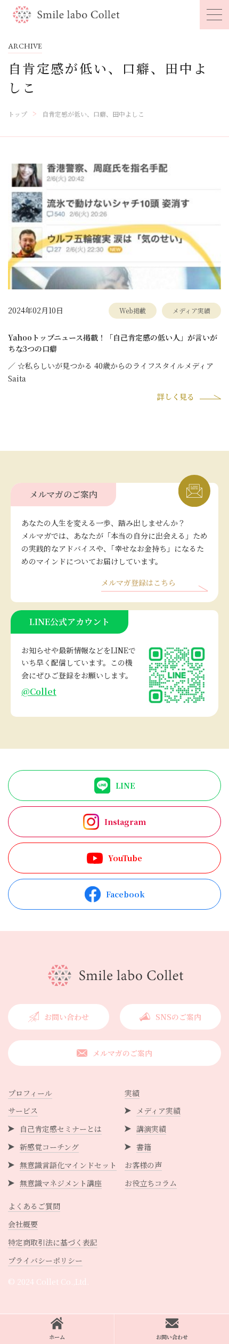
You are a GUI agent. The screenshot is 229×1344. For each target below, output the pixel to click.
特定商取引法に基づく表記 (52, 1242)
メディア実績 (158, 1110)
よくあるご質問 (34, 1206)
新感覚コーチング (49, 1146)
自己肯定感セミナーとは (61, 1128)
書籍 (143, 1146)
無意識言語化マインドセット (68, 1165)
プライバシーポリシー (45, 1260)
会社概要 (23, 1224)
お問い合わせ (172, 1337)
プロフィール (30, 1093)
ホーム (57, 1337)
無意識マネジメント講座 (61, 1183)
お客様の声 (143, 1165)
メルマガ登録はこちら (138, 583)
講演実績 (151, 1128)
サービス (23, 1110)
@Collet (38, 691)
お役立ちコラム (151, 1183)
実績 (132, 1093)
